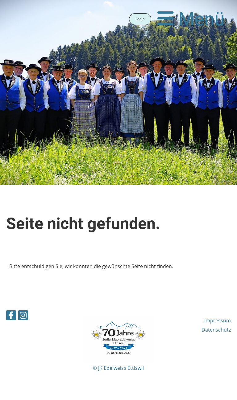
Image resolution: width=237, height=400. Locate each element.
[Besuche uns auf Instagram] (23, 316)
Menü (199, 19)
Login (140, 19)
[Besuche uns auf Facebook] (11, 316)
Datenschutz (216, 329)
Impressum (217, 320)
